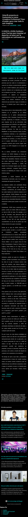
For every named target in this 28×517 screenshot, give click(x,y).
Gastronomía (13, 25)
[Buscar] (26, 3)
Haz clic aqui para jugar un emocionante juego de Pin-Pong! (14, 69)
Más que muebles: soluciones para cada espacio (12, 485)
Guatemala (8, 376)
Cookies (5, 510)
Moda (3, 374)
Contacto (5, 514)
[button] (2, 42)
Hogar (19, 25)
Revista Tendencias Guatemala (12, 0)
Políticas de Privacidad (9, 511)
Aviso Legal (6, 512)
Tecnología (9, 374)
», (6, 259)
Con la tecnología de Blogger (15, 501)
